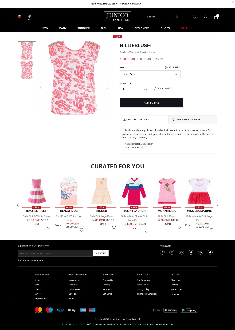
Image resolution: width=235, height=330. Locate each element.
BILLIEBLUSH (135, 45)
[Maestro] (49, 310)
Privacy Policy (143, 289)
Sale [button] (184, 28)
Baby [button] (62, 28)
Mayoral (38, 293)
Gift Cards (107, 293)
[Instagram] (181, 252)
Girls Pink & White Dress (36, 216)
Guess (37, 289)
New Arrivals (74, 280)
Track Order (176, 289)
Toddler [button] (84, 28)
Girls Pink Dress (166, 216)
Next (217, 205)
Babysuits (73, 284)
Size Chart (174, 67)
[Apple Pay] (72, 310)
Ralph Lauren (41, 298)
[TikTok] (210, 252)
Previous (17, 205)
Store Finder (143, 284)
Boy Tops (73, 293)
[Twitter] (171, 252)
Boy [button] (120, 28)
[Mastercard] (38, 310)
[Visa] (60, 310)
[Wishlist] (48, 227)
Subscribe (100, 253)
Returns (106, 289)
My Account (176, 280)
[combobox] (163, 17)
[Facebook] (162, 252)
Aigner (38, 280)
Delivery (106, 284)
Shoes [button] (165, 28)
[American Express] (83, 310)
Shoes (71, 298)
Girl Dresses (74, 289)
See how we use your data (30, 259)
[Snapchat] (191, 252)
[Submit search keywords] (177, 17)
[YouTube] (200, 252)
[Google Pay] (156, 310)
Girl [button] (104, 28)
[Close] (233, 2)
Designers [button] (141, 28)
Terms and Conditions (147, 293)
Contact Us (108, 280)
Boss (37, 284)
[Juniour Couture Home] (117, 15)
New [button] (45, 28)
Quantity (125, 83)
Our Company (143, 280)
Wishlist (174, 284)
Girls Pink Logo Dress (101, 216)
